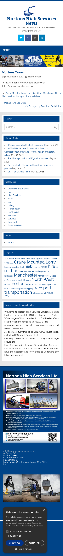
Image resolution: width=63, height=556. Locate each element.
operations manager (37, 284)
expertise (15, 267)
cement (54, 259)
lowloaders (8, 276)
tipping (30, 289)
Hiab (10, 192)
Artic (23, 259)
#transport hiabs (12, 259)
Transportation (15, 225)
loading (38, 271)
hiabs (10, 198)
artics (28, 259)
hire (34, 93)
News (10, 242)
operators (51, 284)
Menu (6, 50)
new (29, 280)
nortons (11, 96)
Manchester (48, 93)
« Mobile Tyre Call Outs (14, 103)
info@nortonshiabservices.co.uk (19, 451)
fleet (22, 267)
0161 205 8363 (10, 453)
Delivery (7, 267)
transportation (33, 96)
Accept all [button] (14, 543)
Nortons (12, 215)
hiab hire (36, 267)
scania (7, 288)
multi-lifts (22, 280)
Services (12, 218)
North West (13, 212)
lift (5, 271)
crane (11, 263)
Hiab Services (34, 77)
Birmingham (37, 258)
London (45, 271)
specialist (22, 289)
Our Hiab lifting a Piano (19, 171)
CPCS (6, 263)
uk (34, 292)
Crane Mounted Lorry (16, 93)
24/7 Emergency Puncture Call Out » (42, 106)
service (14, 288)
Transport (12, 222)
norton (7, 284)
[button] (25, 549)
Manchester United (47, 276)
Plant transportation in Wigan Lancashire (28, 158)
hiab (29, 93)
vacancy (39, 293)
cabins (47, 259)
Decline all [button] (34, 543)
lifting (39, 93)
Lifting (11, 205)
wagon (8, 295)
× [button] (43, 510)
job (57, 267)
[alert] (25, 530)
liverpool (23, 271)
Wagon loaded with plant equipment (26, 145)
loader (31, 271)
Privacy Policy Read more (32, 526)
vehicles (48, 292)
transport (20, 96)
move (14, 280)
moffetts (7, 280)
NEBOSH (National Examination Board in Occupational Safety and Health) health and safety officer (29, 151)
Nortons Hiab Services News (31, 20)
